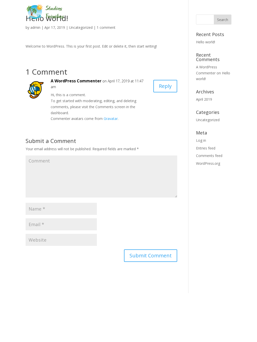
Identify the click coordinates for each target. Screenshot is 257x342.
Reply (165, 86)
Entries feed (205, 148)
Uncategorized (81, 27)
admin (35, 27)
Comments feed (209, 155)
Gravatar (111, 118)
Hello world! (205, 42)
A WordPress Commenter (76, 81)
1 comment (106, 27)
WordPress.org (208, 163)
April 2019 (204, 99)
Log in (201, 140)
